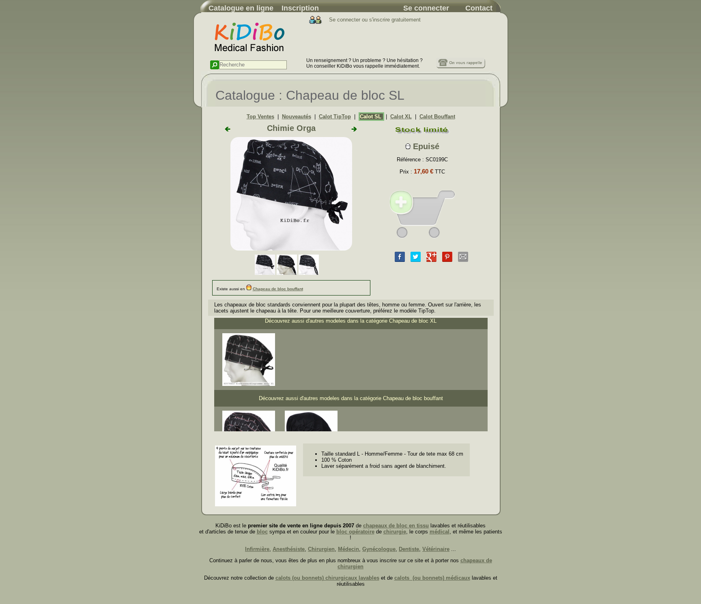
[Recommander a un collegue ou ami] (463, 260)
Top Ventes (260, 117)
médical (439, 532)
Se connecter (426, 8)
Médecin (348, 549)
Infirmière (257, 549)
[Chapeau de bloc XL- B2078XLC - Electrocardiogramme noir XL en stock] (248, 384)
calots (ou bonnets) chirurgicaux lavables (327, 578)
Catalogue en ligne (241, 8)
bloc (262, 532)
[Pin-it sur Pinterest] (447, 260)
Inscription (300, 8)
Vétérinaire (435, 549)
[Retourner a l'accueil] (253, 56)
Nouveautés (296, 117)
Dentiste (409, 549)
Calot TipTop (335, 117)
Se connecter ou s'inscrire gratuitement (374, 20)
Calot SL (371, 117)
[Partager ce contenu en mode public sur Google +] (431, 260)
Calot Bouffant (437, 117)
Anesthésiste (289, 549)
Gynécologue (379, 549)
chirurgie (394, 532)
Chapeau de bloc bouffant (278, 289)
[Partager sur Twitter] (416, 260)
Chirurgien (321, 549)
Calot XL (401, 117)
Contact (478, 8)
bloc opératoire (355, 532)
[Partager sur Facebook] (400, 260)
